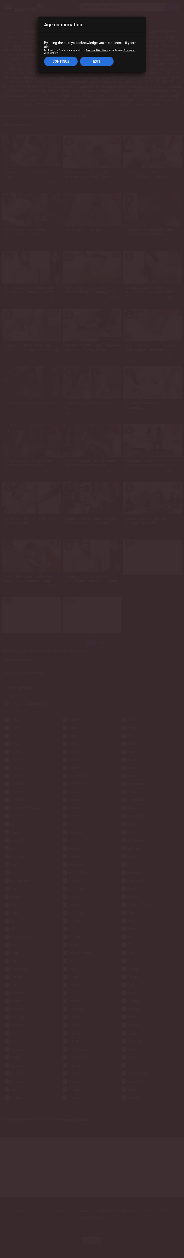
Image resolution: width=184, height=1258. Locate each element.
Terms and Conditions (97, 50)
